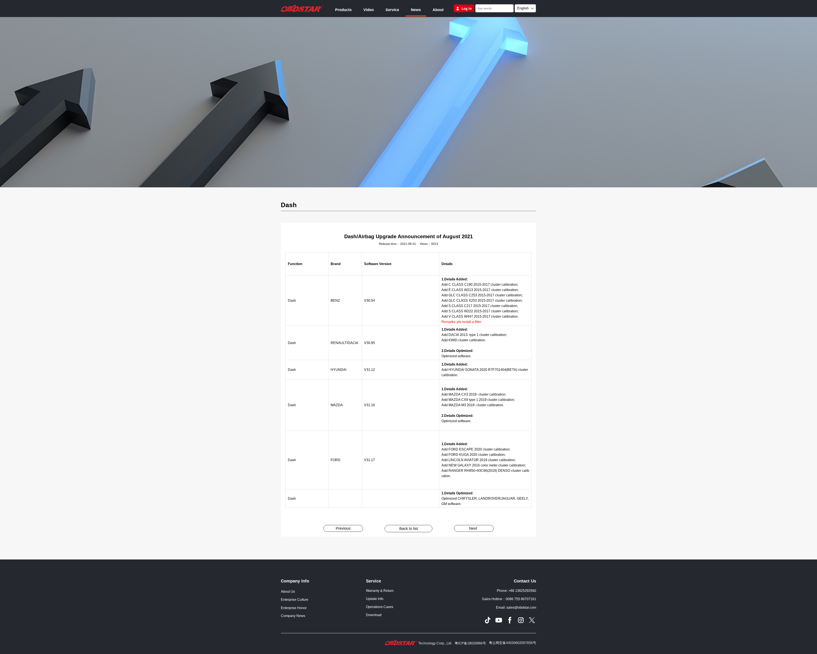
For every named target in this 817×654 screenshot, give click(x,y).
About (438, 10)
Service (392, 10)
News (416, 10)
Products (343, 10)
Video (368, 10)
